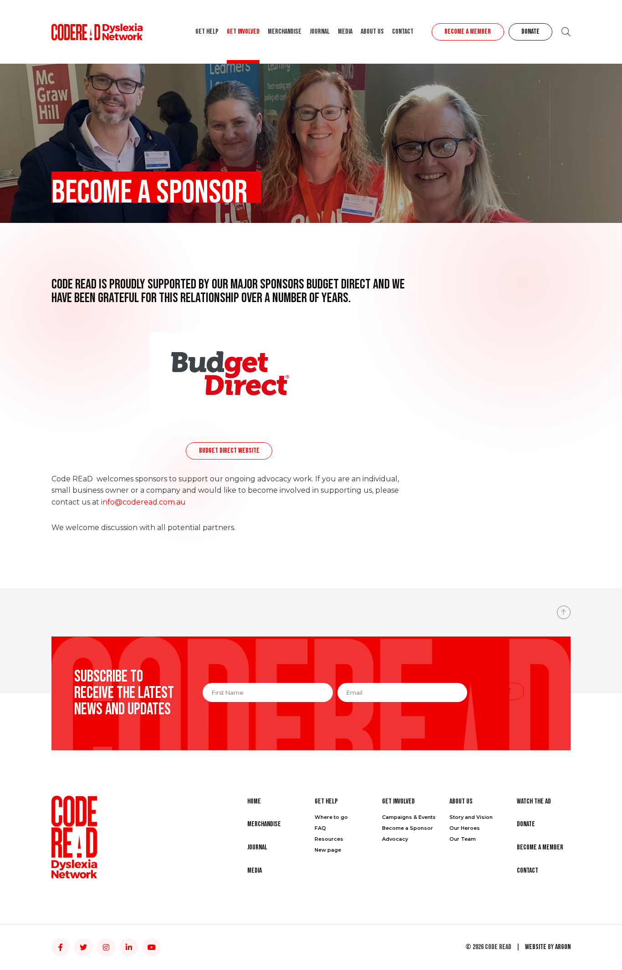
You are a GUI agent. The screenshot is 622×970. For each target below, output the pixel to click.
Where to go (331, 817)
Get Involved (243, 31)
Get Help (207, 31)
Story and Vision (471, 817)
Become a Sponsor (407, 828)
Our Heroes (464, 828)
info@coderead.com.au (143, 502)
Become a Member (467, 31)
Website (535, 947)
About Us (372, 31)
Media (345, 31)
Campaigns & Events (409, 817)
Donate (530, 31)
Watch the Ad (534, 801)
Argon (563, 947)
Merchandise (284, 31)
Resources (329, 839)
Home (254, 801)
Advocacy (395, 839)
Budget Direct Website (229, 450)
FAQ (320, 828)
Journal (320, 31)
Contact (402, 31)
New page (328, 850)
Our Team (462, 839)
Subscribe (497, 691)
